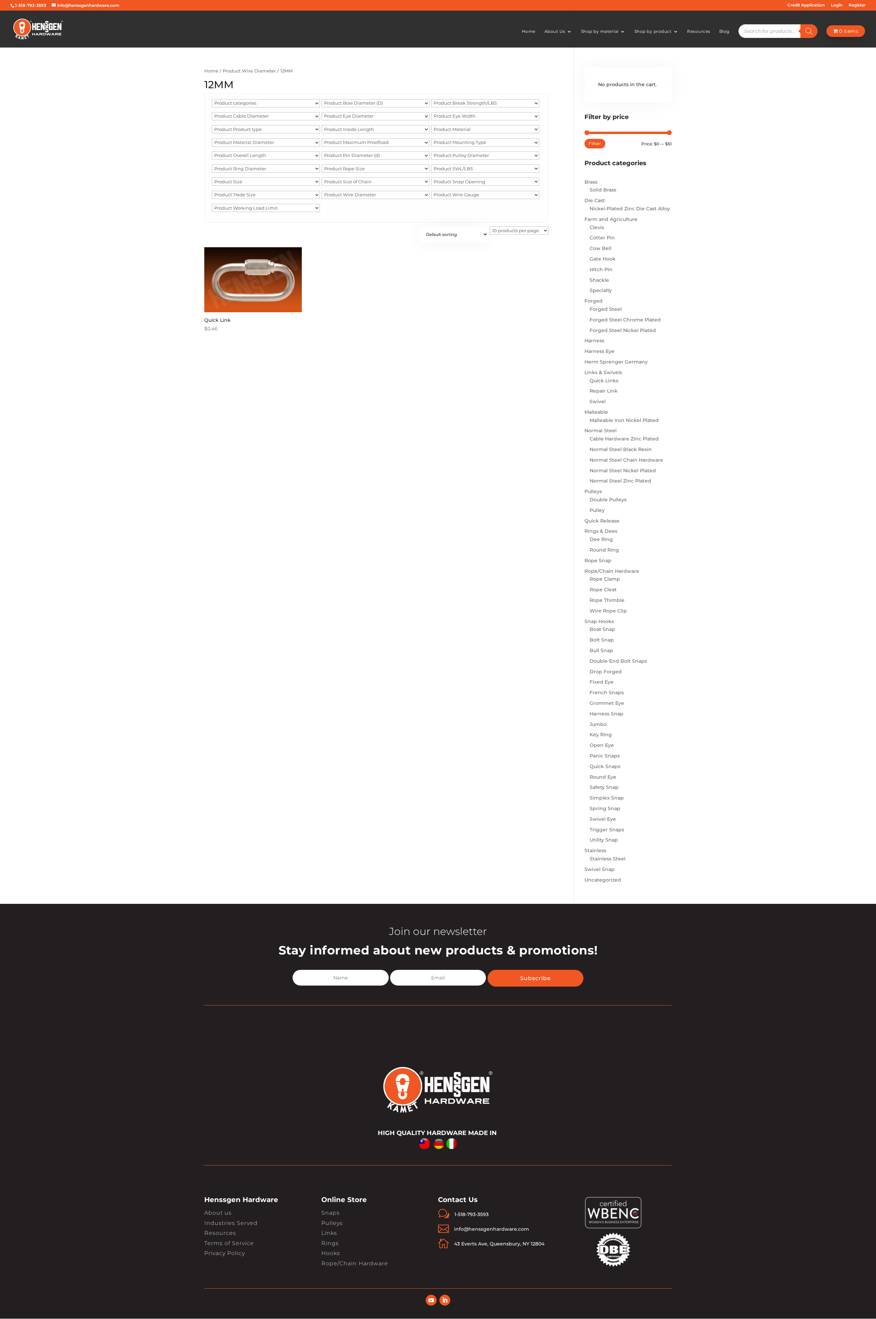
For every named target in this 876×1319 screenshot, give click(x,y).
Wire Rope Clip (608, 611)
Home (529, 31)
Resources (698, 31)
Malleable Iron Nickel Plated (624, 420)
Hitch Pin (601, 269)
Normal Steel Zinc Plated (620, 481)
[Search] (808, 31)
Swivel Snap (599, 869)
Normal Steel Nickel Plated (623, 470)
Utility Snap (604, 840)
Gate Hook (603, 259)
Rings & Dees (600, 531)
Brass (590, 182)
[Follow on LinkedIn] (444, 1300)
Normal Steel (600, 430)
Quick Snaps (605, 766)
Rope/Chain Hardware (611, 571)
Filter (595, 143)
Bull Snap (601, 650)
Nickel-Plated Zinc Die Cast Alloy (630, 209)
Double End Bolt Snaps (618, 661)
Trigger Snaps (607, 830)
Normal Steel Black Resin (621, 449)
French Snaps (607, 692)
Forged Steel (606, 309)
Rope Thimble (607, 600)
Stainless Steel (608, 859)
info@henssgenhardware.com (491, 1229)
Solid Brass (603, 190)
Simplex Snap (607, 798)
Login (836, 5)
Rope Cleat (603, 589)
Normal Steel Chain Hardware (626, 460)
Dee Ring (601, 539)
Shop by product (653, 31)
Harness (594, 341)
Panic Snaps (605, 756)
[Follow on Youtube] (431, 1300)
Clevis (597, 227)
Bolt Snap (602, 640)
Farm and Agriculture (610, 219)
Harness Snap (606, 714)
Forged (593, 301)
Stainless (595, 850)
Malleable (596, 412)
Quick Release (601, 521)
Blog (724, 31)
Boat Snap (602, 629)
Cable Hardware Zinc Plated (624, 439)
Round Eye (603, 777)
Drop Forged (606, 672)
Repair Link (604, 391)
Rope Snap (597, 560)
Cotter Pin (602, 238)
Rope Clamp (605, 579)
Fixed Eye (602, 682)
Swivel (598, 401)
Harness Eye (599, 351)
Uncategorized (602, 880)
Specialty (601, 290)
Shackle (599, 280)
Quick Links (604, 381)
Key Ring (601, 734)
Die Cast (594, 200)
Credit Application (806, 5)
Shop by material (600, 31)
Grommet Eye (607, 703)
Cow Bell (600, 248)
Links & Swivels (603, 372)
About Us (554, 31)
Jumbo (598, 724)
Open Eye (602, 745)
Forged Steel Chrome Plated (625, 320)
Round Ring (604, 550)
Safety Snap (604, 787)
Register (857, 5)
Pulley (597, 510)
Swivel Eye (603, 819)
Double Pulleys (608, 500)
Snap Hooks (599, 621)
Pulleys (593, 491)
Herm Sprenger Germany (616, 362)
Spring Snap (605, 808)
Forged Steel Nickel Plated (623, 330)
